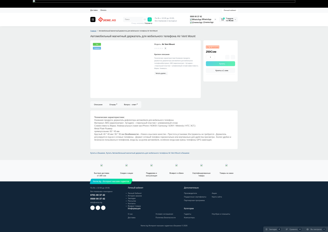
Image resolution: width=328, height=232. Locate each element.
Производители (190, 193)
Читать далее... (161, 73)
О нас (130, 214)
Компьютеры (189, 217)
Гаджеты (187, 214)
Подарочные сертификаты (195, 197)
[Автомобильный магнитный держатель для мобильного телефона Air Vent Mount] (121, 68)
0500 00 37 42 (196, 16)
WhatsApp (206, 19)
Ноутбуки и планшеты (221, 214)
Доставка (94, 10)
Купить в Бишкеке (97, 153)
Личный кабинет (230, 10)
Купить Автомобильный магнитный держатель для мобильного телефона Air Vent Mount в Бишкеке (147, 153)
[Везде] (145, 19)
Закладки (132, 198)
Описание (98, 105)
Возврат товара (134, 206)
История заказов (135, 196)
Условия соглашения (164, 214)
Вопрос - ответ (131, 104)
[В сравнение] (227, 57)
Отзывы (113, 104)
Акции (214, 193)
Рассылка (132, 201)
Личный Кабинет (135, 193)
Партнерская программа (194, 200)
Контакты (132, 203)
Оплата (103, 10)
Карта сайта (217, 197)
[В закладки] (233, 57)
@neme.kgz (208, 22)
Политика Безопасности (166, 217)
